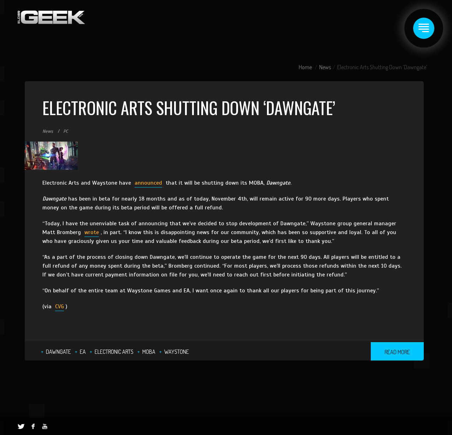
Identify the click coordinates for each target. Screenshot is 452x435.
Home (305, 67)
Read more (397, 352)
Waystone (176, 351)
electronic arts (114, 351)
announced (148, 182)
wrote (91, 232)
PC (65, 131)
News (325, 67)
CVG (59, 306)
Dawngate (58, 351)
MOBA (148, 351)
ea (83, 351)
